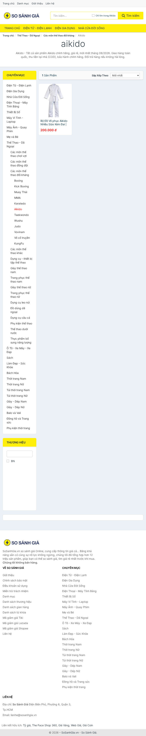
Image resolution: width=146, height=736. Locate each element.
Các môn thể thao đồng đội (19, 163)
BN (13, 461)
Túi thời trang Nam (18, 390)
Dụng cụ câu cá (20, 317)
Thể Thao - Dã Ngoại (28, 35)
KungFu (19, 243)
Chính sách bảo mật (15, 580)
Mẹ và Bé (12, 136)
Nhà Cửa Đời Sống (91, 28)
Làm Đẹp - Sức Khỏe (16, 365)
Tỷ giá (27, 725)
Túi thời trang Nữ (17, 395)
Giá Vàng (63, 725)
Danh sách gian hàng (16, 607)
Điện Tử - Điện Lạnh (37, 28)
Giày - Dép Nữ (16, 407)
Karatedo (20, 203)
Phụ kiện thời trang (18, 428)
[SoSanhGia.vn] (21, 15)
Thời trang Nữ (15, 384)
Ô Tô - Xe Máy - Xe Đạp (18, 350)
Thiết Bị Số (13, 112)
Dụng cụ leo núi (20, 302)
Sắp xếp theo (100, 75)
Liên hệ (50, 3)
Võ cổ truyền (22, 237)
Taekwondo (21, 214)
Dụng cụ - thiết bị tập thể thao (21, 260)
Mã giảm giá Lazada (15, 623)
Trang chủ (8, 3)
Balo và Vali (14, 412)
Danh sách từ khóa (14, 612)
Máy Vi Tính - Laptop (15, 119)
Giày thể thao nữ (20, 287)
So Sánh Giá (88, 732)
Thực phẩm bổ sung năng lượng (20, 340)
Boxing (18, 180)
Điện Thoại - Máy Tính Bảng (17, 104)
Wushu (18, 220)
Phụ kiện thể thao (21, 323)
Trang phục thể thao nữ (19, 294)
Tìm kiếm (132, 16)
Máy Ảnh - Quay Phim (17, 129)
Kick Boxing (21, 186)
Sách (10, 357)
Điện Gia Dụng (65, 28)
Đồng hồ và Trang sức (18, 420)
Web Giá (76, 725)
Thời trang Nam (16, 378)
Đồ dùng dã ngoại (17, 310)
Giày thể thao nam (18, 270)
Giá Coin (88, 725)
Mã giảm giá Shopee (15, 628)
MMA (17, 197)
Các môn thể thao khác (18, 251)
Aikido (18, 209)
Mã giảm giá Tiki (13, 617)
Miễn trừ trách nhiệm (15, 591)
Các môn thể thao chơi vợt (18, 153)
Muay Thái (20, 192)
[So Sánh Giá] (22, 542)
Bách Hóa (13, 372)
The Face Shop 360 (44, 725)
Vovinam (19, 232)
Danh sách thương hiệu (17, 601)
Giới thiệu (37, 3)
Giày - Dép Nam (17, 401)
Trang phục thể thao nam (19, 279)
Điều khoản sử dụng (15, 585)
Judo (17, 226)
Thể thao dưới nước (19, 330)
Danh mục (23, 3)
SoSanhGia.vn (70, 732)
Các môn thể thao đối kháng (59, 35)
